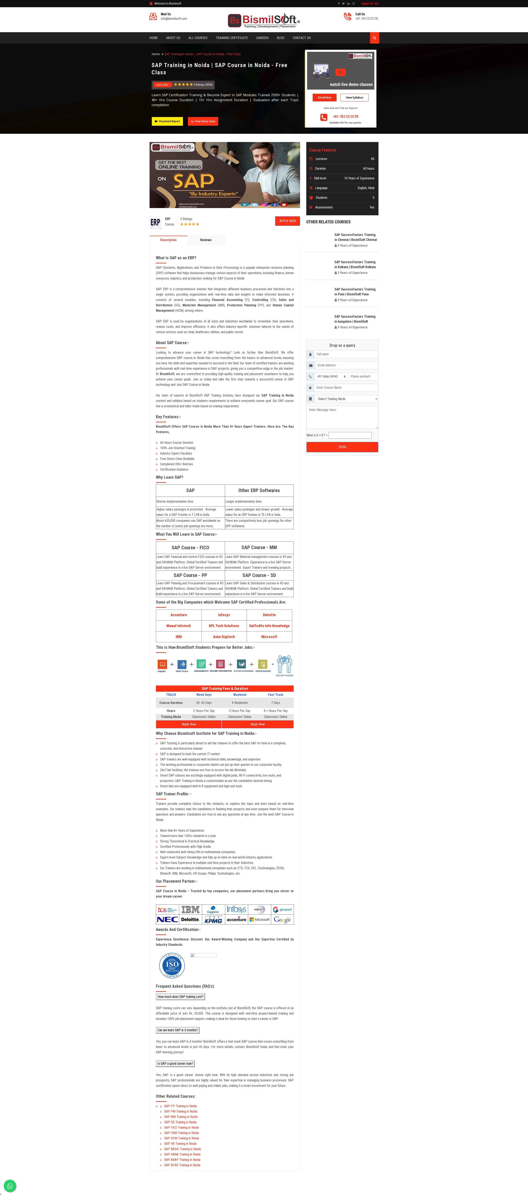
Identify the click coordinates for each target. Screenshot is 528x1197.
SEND (264, 113)
